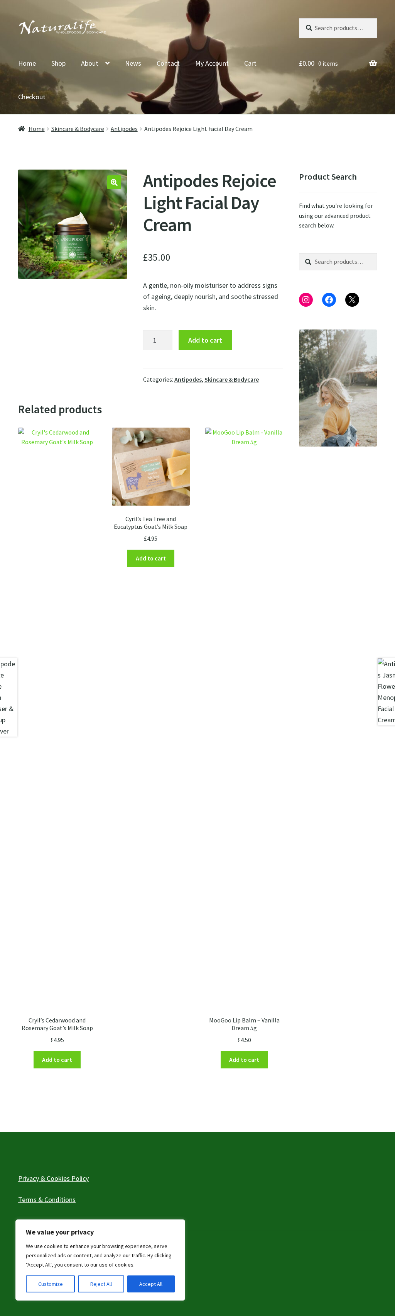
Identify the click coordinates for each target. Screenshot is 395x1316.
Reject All (101, 1283)
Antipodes (124, 128)
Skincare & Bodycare (77, 128)
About (89, 63)
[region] (100, 1260)
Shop (58, 63)
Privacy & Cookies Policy (53, 1178)
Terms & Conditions (47, 1199)
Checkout (32, 96)
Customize (50, 1283)
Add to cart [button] (57, 1059)
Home (27, 63)
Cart (250, 63)
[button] (114, 182)
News (133, 63)
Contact (168, 63)
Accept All (150, 1283)
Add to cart (205, 340)
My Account (212, 63)
